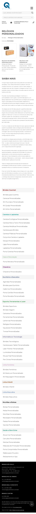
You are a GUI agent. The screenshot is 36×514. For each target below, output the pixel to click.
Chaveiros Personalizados (12, 272)
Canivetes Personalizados (12, 313)
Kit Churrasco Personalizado (13, 202)
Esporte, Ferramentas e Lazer (14, 301)
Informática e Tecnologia (12, 337)
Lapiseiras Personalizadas (12, 248)
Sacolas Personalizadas (11, 425)
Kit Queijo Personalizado (12, 205)
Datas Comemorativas (18, 510)
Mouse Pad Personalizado (12, 356)
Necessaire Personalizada (12, 418)
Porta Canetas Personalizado (13, 252)
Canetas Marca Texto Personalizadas (16, 223)
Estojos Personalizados (11, 241)
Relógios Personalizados (12, 324)
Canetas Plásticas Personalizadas (15, 234)
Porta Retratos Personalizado (14, 262)
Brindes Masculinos (10, 397)
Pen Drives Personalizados (12, 359)
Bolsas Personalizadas (11, 407)
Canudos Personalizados (12, 439)
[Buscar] (32, 13)
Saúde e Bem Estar (10, 430)
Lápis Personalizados (10, 244)
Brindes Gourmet (9, 190)
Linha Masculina (9, 392)
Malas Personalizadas (10, 410)
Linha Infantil (7, 382)
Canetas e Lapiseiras (11, 214)
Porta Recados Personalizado (14, 296)
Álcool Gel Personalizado (12, 435)
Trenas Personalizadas (11, 331)
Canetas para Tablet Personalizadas (16, 345)
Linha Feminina (8, 365)
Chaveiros (6, 267)
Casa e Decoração (10, 257)
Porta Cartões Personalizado (13, 293)
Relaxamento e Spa (10, 457)
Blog (11, 510)
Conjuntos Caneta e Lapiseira (13, 237)
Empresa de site (17, 507)
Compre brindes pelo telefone (21, 22)
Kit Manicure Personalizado (13, 373)
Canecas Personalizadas (11, 198)
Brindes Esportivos (10, 306)
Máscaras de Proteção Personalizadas (16, 446)
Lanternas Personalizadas (12, 321)
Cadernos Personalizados (12, 289)
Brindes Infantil (8, 387)
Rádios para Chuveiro (10, 453)
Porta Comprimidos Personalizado (15, 449)
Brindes (4, 37)
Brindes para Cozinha (10, 195)
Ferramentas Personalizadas (13, 317)
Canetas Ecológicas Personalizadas (15, 219)
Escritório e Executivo (11, 277)
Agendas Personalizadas (12, 282)
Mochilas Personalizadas (12, 414)
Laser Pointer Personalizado (13, 349)
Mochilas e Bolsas (9, 402)
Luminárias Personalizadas (12, 352)
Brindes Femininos (9, 369)
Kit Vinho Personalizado (11, 209)
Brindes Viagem (8, 310)
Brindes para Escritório (11, 285)
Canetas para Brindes (10, 230)
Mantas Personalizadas (11, 442)
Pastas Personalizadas (11, 421)
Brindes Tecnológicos (11, 341)
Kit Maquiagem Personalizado (14, 377)
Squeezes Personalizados (12, 328)
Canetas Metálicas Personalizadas (15, 226)
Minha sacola (4, 22)
